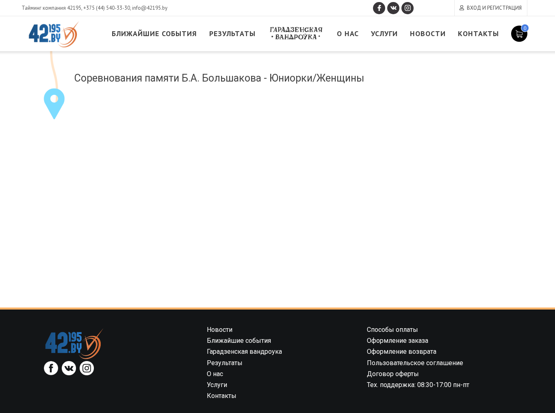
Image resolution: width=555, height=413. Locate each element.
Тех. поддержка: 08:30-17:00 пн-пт (418, 385)
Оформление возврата (401, 351)
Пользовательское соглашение (415, 363)
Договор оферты (393, 374)
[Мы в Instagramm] (407, 8)
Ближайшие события (154, 33)
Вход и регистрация (494, 7)
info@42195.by (149, 7)
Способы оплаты (392, 329)
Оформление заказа (397, 340)
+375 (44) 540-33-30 (106, 7)
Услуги (384, 33)
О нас (348, 33)
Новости (428, 33)
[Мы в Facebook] (379, 8)
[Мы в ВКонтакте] (393, 8)
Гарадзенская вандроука (296, 33)
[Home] (74, 343)
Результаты (232, 33)
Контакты (478, 33)
